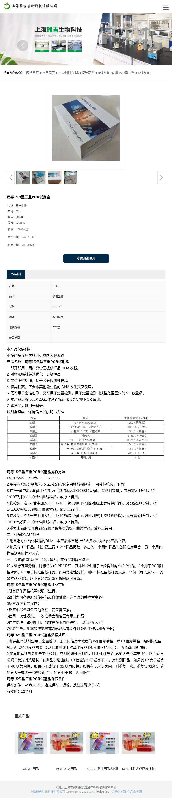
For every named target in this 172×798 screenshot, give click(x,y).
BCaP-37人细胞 (66, 768)
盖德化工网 (118, 791)
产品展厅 (48, 73)
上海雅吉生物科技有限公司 (47, 791)
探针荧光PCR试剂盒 (96, 73)
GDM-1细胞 (31, 768)
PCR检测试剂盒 (68, 73)
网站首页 (32, 73)
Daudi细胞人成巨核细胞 (138, 768)
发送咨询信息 (86, 258)
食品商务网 (134, 791)
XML (92, 791)
